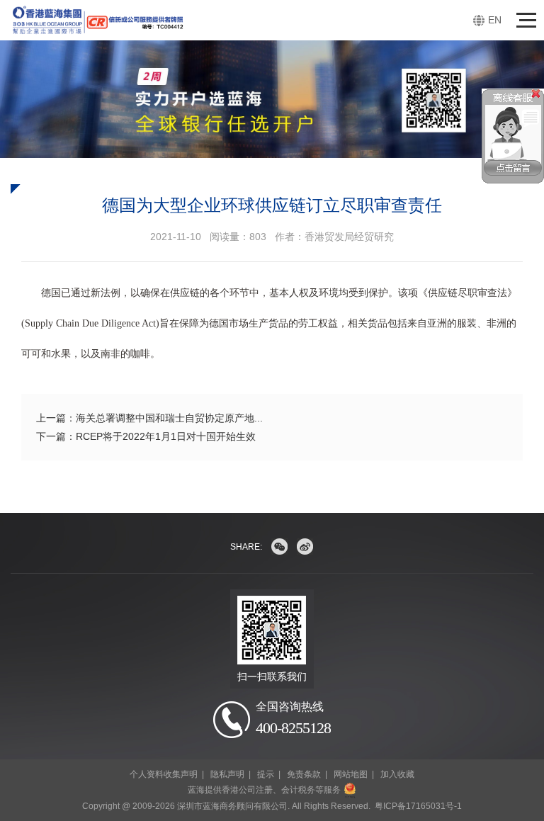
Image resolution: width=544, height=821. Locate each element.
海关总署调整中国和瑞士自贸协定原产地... (169, 418)
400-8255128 (293, 728)
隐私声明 (227, 774)
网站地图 (351, 774)
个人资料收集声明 (164, 774)
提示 (265, 774)
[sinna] (305, 546)
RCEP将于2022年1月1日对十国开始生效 (166, 436)
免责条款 (304, 774)
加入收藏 (397, 774)
